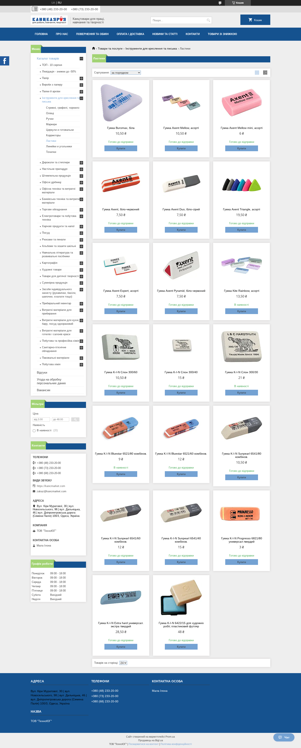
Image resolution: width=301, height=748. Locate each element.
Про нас (62, 34)
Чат (287, 737)
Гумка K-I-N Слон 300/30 (241, 372)
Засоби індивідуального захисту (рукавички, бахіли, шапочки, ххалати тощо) (59, 293)
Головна (41, 34)
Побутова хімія (51, 364)
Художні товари (51, 269)
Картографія (49, 262)
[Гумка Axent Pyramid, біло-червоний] (181, 265)
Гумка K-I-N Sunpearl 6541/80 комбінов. (241, 455)
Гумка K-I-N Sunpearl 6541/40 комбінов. (181, 540)
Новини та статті (165, 34)
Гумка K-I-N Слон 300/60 (120, 372)
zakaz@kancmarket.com (51, 491)
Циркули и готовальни (60, 129)
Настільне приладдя (54, 168)
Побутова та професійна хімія (60, 340)
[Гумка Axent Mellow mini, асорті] (241, 102)
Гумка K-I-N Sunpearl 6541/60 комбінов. (120, 540)
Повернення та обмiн (92, 34)
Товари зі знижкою (222, 34)
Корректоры (53, 135)
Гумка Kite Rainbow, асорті (241, 290)
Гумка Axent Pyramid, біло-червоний (181, 290)
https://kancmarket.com (51, 486)
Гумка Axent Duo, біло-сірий (181, 209)
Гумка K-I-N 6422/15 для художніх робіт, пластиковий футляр (181, 624)
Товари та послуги (110, 48)
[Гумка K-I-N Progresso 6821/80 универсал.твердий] (241, 512)
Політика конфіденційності (176, 744)
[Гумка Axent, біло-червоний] (121, 183)
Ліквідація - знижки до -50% (59, 71)
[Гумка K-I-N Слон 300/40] (181, 346)
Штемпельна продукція (56, 175)
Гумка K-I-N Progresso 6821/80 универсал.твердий (241, 540)
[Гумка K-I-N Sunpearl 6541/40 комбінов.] (181, 512)
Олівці (50, 113)
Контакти (193, 34)
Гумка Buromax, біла (121, 128)
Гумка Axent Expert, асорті (120, 290)
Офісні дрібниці (51, 182)
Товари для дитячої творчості (60, 276)
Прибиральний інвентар (56, 303)
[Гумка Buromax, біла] (121, 102)
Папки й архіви (51, 91)
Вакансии (43, 390)
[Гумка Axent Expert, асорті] (121, 265)
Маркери (51, 124)
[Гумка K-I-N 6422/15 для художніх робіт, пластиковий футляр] (181, 597)
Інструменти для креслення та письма (151, 48)
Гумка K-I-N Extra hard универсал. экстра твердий (121, 624)
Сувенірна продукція (54, 282)
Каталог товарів (48, 58)
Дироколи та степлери (56, 162)
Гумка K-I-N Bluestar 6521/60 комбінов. (181, 453)
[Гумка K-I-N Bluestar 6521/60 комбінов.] (181, 428)
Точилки (51, 151)
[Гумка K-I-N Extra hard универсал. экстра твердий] (121, 597)
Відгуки (42, 372)
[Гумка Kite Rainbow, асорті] (241, 265)
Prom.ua (170, 736)
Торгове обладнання (54, 209)
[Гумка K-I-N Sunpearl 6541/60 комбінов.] (121, 512)
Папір (45, 78)
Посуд (46, 232)
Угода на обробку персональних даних (51, 381)
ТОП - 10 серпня (52, 64)
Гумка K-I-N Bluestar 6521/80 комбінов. (121, 453)
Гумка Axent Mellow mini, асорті (242, 128)
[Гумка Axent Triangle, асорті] (241, 183)
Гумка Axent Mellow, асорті (181, 128)
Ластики (51, 140)
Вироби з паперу (52, 84)
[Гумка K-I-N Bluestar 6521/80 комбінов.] (121, 428)
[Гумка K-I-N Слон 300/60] (121, 346)
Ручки (49, 118)
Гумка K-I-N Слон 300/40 (181, 372)
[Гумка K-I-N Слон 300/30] (241, 346)
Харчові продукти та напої (58, 226)
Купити (121, 148)
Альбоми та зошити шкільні (59, 246)
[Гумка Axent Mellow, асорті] (181, 102)
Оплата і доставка (130, 34)
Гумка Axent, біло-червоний (120, 209)
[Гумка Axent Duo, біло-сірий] (181, 183)
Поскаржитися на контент (144, 744)
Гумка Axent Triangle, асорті (241, 209)
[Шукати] (208, 20)
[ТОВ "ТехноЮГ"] (49, 20)
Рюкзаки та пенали (54, 239)
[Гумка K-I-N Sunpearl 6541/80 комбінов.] (241, 428)
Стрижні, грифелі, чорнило (62, 107)
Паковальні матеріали (55, 357)
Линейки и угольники (59, 146)
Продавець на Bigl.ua (150, 740)
